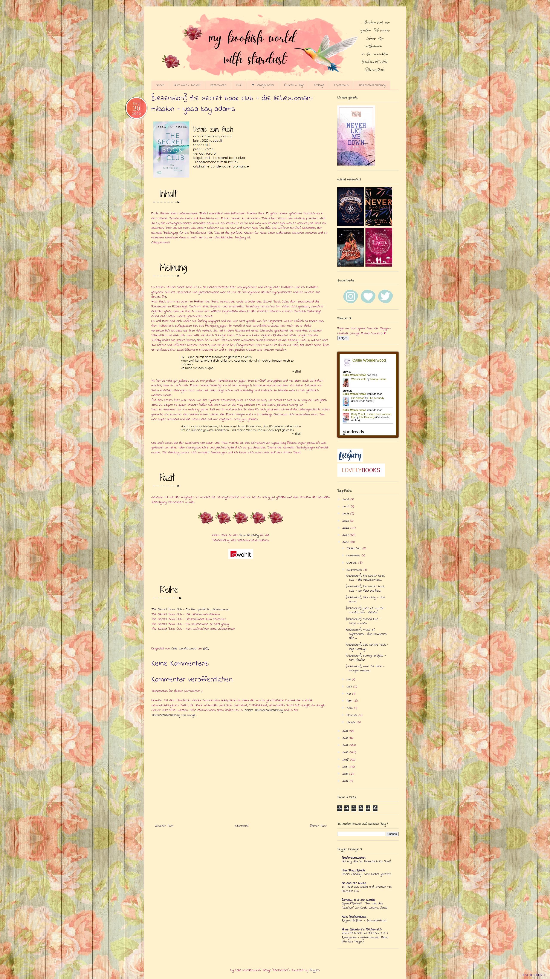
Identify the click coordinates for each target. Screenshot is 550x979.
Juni (350, 686)
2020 (346, 542)
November (354, 555)
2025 (346, 506)
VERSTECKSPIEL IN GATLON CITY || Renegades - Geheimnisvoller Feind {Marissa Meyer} (365, 937)
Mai (349, 693)
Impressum (341, 85)
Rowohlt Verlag (249, 535)
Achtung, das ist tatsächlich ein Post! (366, 861)
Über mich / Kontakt (187, 85)
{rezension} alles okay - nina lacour (365, 599)
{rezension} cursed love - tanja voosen (363, 621)
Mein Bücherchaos (354, 916)
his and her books (354, 883)
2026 (346, 499)
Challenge (319, 85)
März (350, 707)
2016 (346, 752)
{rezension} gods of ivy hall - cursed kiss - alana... (366, 610)
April (350, 700)
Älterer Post (318, 826)
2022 (346, 528)
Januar (352, 722)
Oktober (352, 562)
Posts (160, 85)
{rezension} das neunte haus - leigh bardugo (367, 646)
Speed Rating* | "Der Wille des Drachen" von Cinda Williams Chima (364, 905)
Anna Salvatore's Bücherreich (362, 929)
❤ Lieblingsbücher (263, 85)
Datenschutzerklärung (371, 85)
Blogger (314, 970)
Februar (353, 715)
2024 (346, 513)
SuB (239, 85)
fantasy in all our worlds (358, 899)
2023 (346, 520)
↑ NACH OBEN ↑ (532, 975)
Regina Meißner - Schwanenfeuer (364, 920)
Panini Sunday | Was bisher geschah (366, 874)
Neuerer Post (164, 826)
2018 (345, 738)
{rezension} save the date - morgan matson (365, 668)
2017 (346, 745)
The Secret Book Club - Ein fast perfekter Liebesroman (190, 609)
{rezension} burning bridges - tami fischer (366, 657)
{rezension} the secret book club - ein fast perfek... (365, 588)
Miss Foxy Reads (353, 870)
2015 (346, 759)
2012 (346, 781)
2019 (345, 731)
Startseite (242, 826)
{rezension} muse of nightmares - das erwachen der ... (366, 634)
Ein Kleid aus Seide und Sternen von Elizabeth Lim (367, 888)
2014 (346, 766)
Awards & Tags (294, 85)
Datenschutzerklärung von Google (173, 715)
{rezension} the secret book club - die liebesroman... (365, 577)
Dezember (354, 548)
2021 (346, 535)
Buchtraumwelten (353, 857)
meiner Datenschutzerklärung (263, 710)
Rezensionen (218, 85)
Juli (349, 679)
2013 (345, 773)
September (355, 569)
